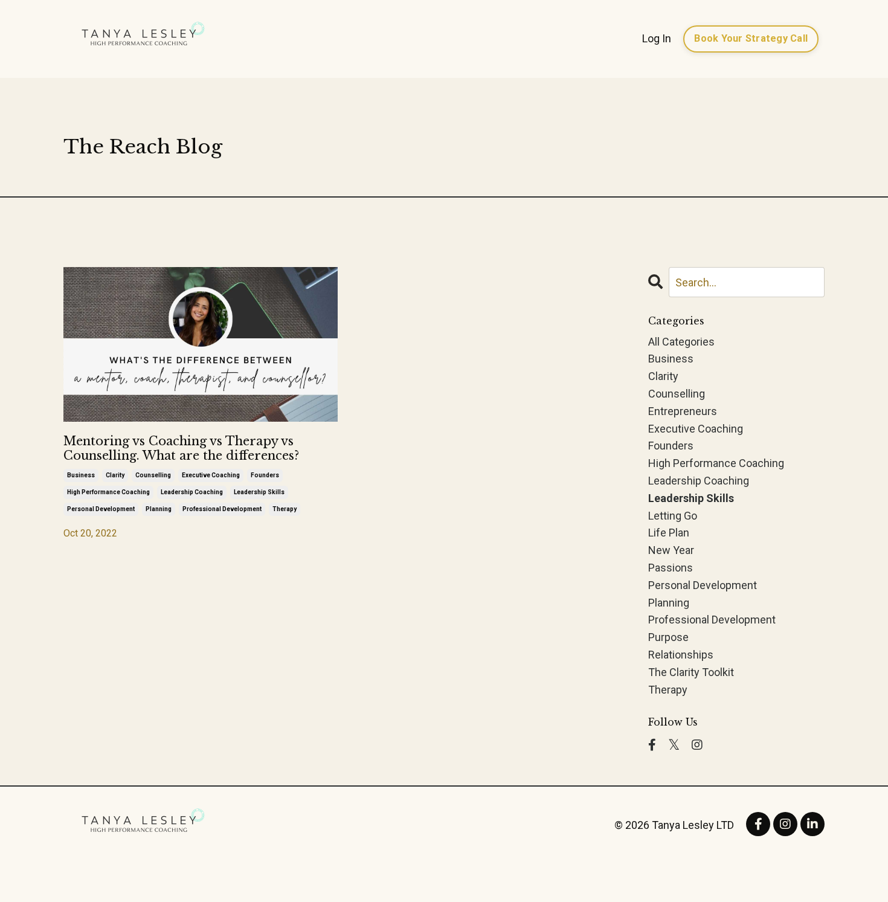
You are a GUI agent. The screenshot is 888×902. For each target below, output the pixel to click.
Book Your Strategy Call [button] (751, 38)
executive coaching (211, 475)
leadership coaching (192, 492)
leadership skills (259, 492)
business (81, 475)
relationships (680, 654)
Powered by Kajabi (789, 871)
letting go (672, 515)
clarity (115, 475)
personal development (101, 509)
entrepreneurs (682, 411)
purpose (668, 637)
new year (671, 550)
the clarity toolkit (691, 672)
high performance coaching (108, 492)
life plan (668, 532)
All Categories (681, 341)
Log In (656, 38)
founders (265, 475)
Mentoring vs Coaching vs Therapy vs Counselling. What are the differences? (181, 448)
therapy (284, 509)
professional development (222, 509)
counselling (153, 475)
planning (159, 509)
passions (670, 567)
